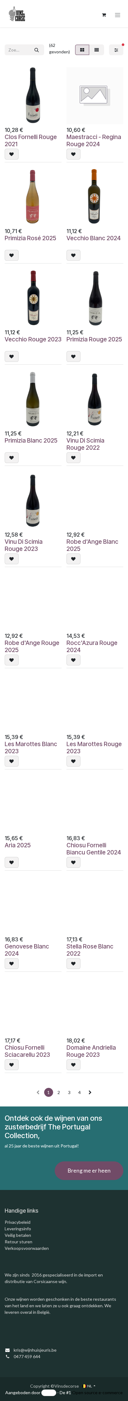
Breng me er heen (89, 1170)
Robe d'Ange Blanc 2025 (92, 545)
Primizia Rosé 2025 (30, 238)
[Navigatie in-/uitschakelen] (117, 15)
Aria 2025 (18, 845)
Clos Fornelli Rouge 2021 (31, 140)
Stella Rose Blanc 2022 (89, 950)
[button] (12, 154)
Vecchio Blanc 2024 (93, 238)
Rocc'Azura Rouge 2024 (91, 646)
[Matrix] (82, 49)
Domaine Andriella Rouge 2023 (91, 1051)
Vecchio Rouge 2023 (33, 339)
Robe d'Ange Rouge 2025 (32, 646)
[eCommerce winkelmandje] (103, 14)
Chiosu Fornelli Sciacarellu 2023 (27, 1051)
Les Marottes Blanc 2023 (31, 747)
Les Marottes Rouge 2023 (94, 747)
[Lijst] (96, 49)
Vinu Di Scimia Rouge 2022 (85, 444)
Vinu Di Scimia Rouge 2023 (24, 545)
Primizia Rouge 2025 (94, 339)
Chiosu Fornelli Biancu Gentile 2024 (93, 848)
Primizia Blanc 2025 (31, 440)
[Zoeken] (36, 49)
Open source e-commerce (97, 1392)
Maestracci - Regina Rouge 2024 (93, 140)
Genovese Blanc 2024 (27, 950)
